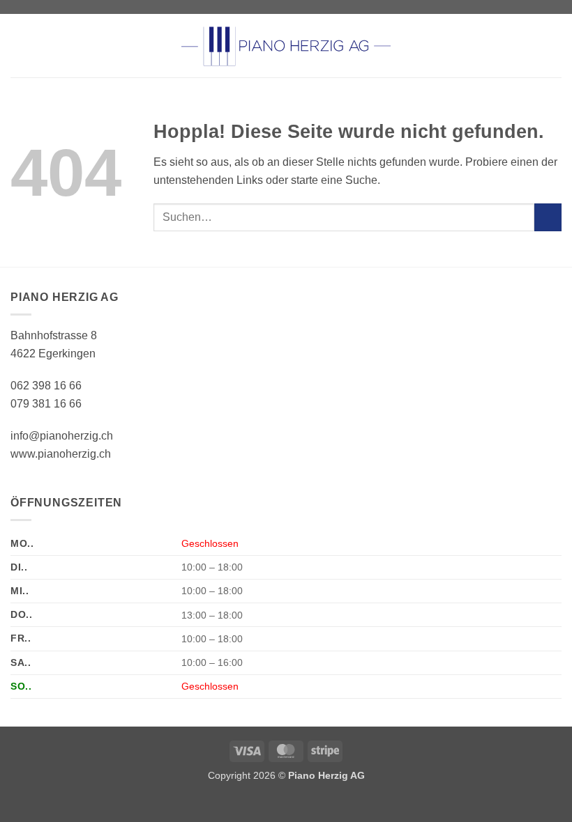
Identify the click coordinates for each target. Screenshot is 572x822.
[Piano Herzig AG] (286, 45)
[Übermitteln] (548, 217)
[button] (18, 46)
